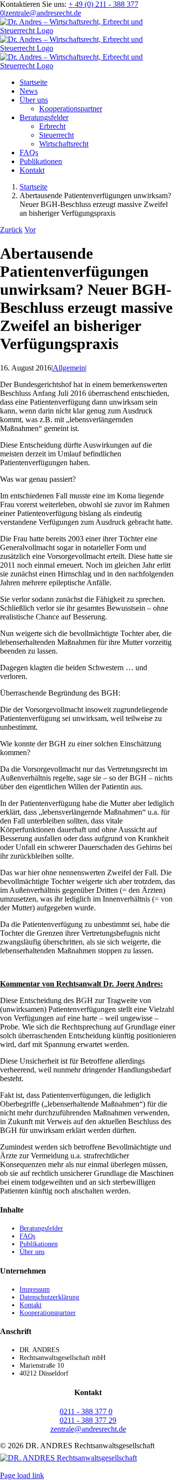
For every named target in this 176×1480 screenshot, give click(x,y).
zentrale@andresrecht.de (43, 13)
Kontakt (31, 1305)
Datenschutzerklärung (49, 1297)
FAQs (27, 1236)
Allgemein (69, 368)
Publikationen (39, 1244)
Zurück (11, 230)
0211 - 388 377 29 (88, 1420)
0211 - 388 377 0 (86, 1411)
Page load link (22, 1475)
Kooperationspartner (48, 1312)
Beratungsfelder (41, 1228)
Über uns (32, 1251)
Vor (30, 230)
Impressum (35, 1289)
